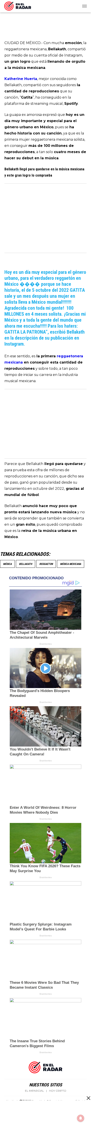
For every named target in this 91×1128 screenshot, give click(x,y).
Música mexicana (70, 564)
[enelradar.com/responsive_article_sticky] (88, 1098)
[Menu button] (85, 6)
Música (7, 564)
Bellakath (25, 564)
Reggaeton (46, 564)
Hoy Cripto (57, 1090)
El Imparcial (34, 1090)
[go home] (17, 5)
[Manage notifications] (80, 1118)
